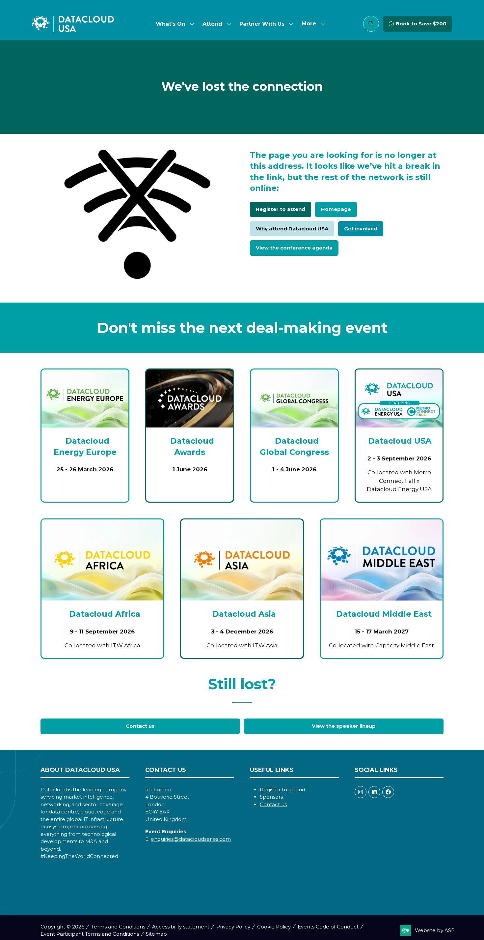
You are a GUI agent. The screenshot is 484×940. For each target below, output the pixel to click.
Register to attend (282, 789)
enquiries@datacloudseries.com (191, 839)
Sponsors (271, 797)
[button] (311, 24)
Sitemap (156, 934)
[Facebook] (388, 792)
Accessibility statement (180, 927)
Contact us (273, 804)
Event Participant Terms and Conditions (89, 934)
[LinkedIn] (374, 792)
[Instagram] (360, 792)
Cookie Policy (274, 927)
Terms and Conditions (118, 927)
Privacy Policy (233, 927)
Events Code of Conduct (328, 927)
